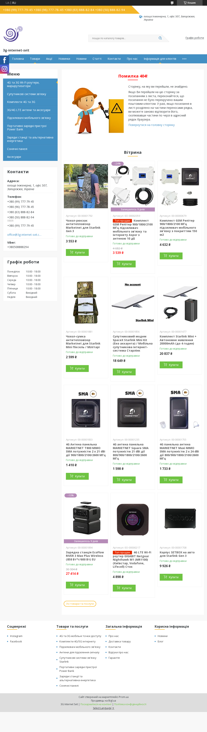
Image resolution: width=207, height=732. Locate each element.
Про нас (132, 58)
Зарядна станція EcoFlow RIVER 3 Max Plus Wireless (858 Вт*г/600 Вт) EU (85, 555)
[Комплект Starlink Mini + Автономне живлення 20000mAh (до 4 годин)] (180, 302)
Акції (49, 58)
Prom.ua (124, 697)
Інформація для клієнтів (160, 58)
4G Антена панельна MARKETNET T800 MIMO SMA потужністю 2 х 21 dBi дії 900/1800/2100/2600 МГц (86, 449)
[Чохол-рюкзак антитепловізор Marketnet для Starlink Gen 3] (86, 186)
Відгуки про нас (118, 652)
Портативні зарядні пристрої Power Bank (27, 127)
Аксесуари (14, 157)
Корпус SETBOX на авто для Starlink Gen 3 (177, 554)
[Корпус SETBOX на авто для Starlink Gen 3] (180, 518)
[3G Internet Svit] (13, 34)
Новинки (64, 58)
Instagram (16, 636)
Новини (81, 58)
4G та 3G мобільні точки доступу (80, 636)
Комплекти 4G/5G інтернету (77, 641)
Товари (35, 58)
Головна (18, 58)
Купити (80, 252)
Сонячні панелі (17, 149)
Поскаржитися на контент (96, 704)
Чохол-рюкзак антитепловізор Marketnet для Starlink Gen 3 (83, 226)
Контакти (114, 58)
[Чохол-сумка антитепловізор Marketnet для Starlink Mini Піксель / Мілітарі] (86, 302)
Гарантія (114, 658)
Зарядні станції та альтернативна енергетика (30, 139)
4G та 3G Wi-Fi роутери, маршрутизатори (23, 84)
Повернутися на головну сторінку (151, 125)
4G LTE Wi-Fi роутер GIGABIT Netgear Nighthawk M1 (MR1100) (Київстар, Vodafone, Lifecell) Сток (132, 559)
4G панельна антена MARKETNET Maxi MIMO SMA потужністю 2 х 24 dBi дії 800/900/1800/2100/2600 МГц (179, 451)
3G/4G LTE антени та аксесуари (28, 110)
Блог (160, 641)
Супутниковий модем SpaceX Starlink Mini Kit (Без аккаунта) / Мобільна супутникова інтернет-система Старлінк (133, 343)
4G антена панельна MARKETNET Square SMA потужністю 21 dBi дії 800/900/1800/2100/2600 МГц (131, 451)
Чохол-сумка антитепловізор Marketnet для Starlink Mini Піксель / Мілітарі (83, 341)
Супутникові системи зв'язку (26, 94)
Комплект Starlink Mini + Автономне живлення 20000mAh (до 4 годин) (178, 339)
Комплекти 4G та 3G (21, 102)
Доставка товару (120, 641)
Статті (97, 58)
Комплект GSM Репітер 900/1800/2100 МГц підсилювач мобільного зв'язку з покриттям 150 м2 (178, 228)
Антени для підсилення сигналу (79, 652)
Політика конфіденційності (130, 704)
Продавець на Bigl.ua (103, 700)
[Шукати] (160, 38)
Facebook (16, 641)
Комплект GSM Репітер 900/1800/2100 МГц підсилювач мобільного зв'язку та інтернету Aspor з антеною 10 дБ (133, 229)
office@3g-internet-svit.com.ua (25, 235)
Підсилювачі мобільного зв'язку (29, 118)
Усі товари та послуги (80, 603)
